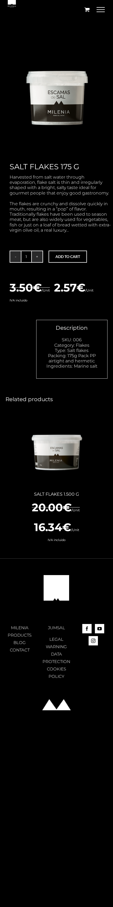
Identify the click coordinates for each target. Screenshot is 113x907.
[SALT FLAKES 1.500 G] (56, 447)
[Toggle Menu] (100, 9)
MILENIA (20, 627)
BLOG (19, 642)
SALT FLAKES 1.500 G (56, 494)
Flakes (82, 345)
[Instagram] (93, 640)
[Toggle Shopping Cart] (87, 9)
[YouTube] (99, 628)
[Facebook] (87, 628)
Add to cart (67, 256)
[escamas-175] (56, 85)
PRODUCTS (20, 635)
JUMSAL (56, 627)
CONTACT (20, 650)
